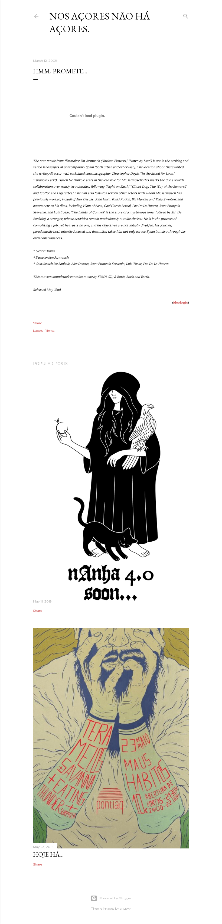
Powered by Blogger (115, 898)
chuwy (125, 908)
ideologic (180, 302)
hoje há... (48, 854)
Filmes (49, 330)
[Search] (185, 15)
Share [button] (37, 323)
